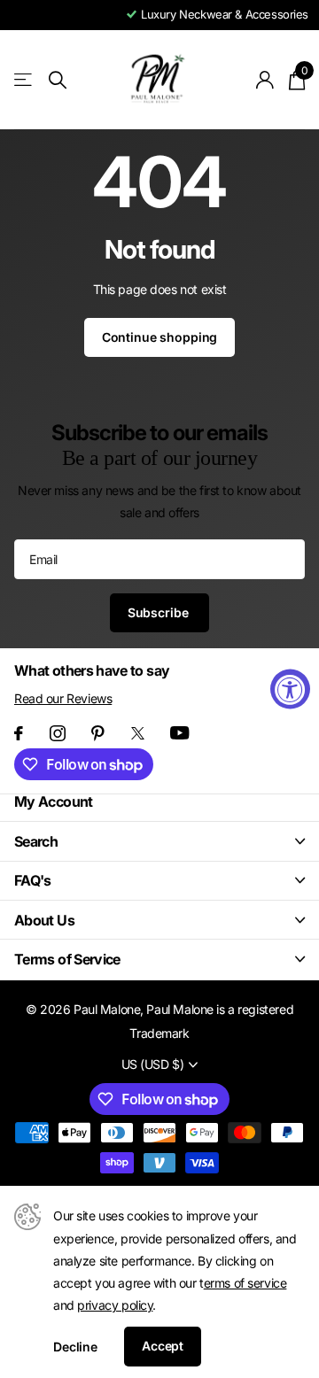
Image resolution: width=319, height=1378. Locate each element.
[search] (57, 80)
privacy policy (114, 1304)
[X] (137, 733)
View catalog (24, 80)
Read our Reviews (63, 698)
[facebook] (18, 733)
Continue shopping (160, 336)
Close (159, 841)
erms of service (245, 1282)
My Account (53, 801)
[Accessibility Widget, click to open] (290, 689)
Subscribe (160, 612)
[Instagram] (58, 733)
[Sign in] (265, 79)
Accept (162, 1345)
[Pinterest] (98, 733)
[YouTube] (179, 732)
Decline (75, 1346)
